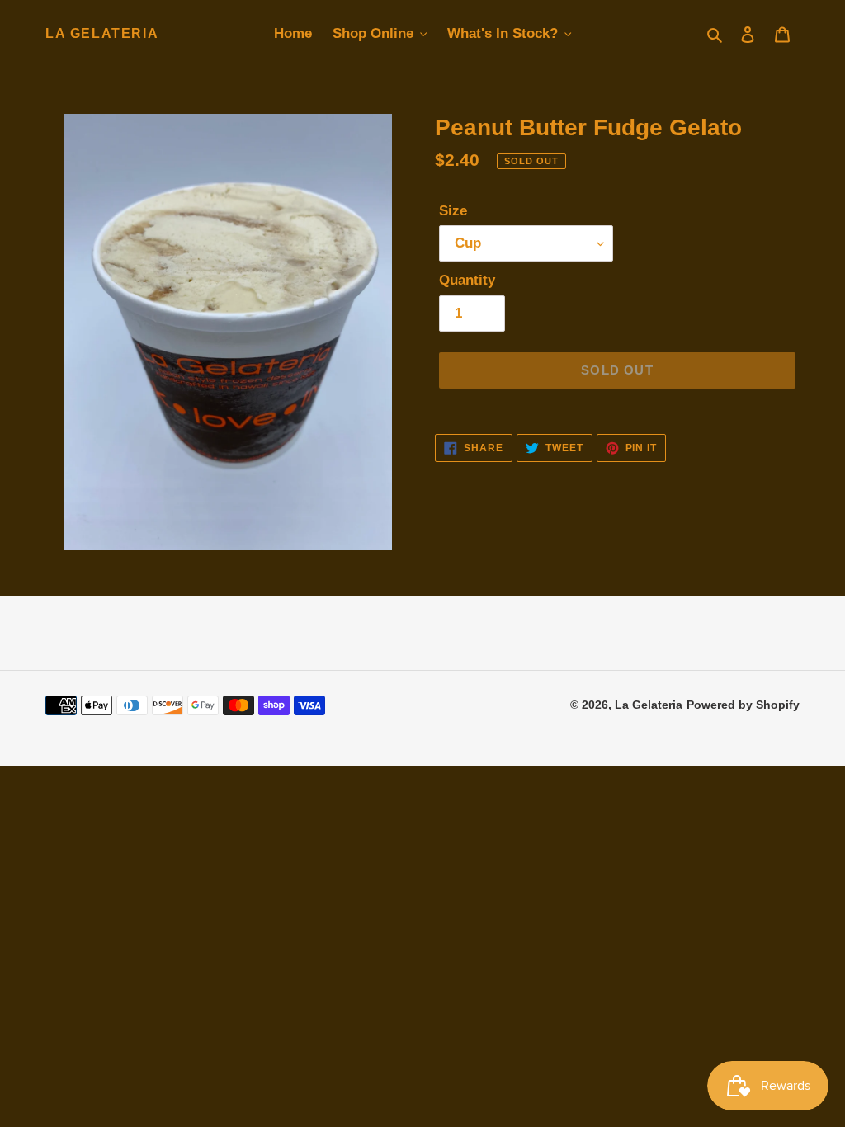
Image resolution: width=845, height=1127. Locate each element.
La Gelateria (101, 33)
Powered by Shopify (743, 704)
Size (453, 211)
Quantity (467, 280)
